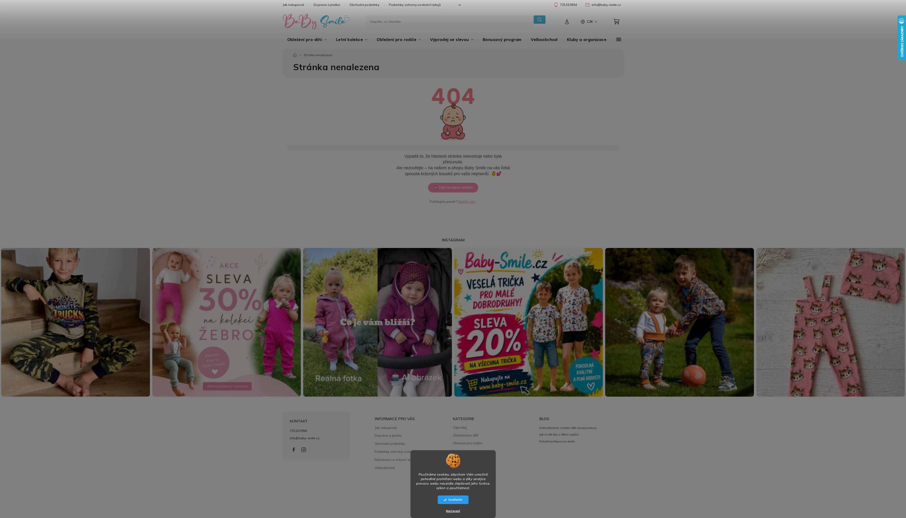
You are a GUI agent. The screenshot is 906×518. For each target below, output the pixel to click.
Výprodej (460, 427)
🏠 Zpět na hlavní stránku (453, 187)
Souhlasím (455, 499)
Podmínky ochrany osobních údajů (415, 5)
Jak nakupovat (293, 5)
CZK (590, 21)
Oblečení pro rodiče (467, 443)
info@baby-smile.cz (305, 438)
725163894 (298, 431)
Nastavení (453, 511)
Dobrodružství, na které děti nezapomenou (568, 428)
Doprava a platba (327, 5)
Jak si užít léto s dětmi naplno (559, 434)
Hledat (539, 19)
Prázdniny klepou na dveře (557, 441)
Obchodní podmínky (364, 5)
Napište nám (466, 201)
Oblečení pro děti (465, 435)
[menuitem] (307, 39)
